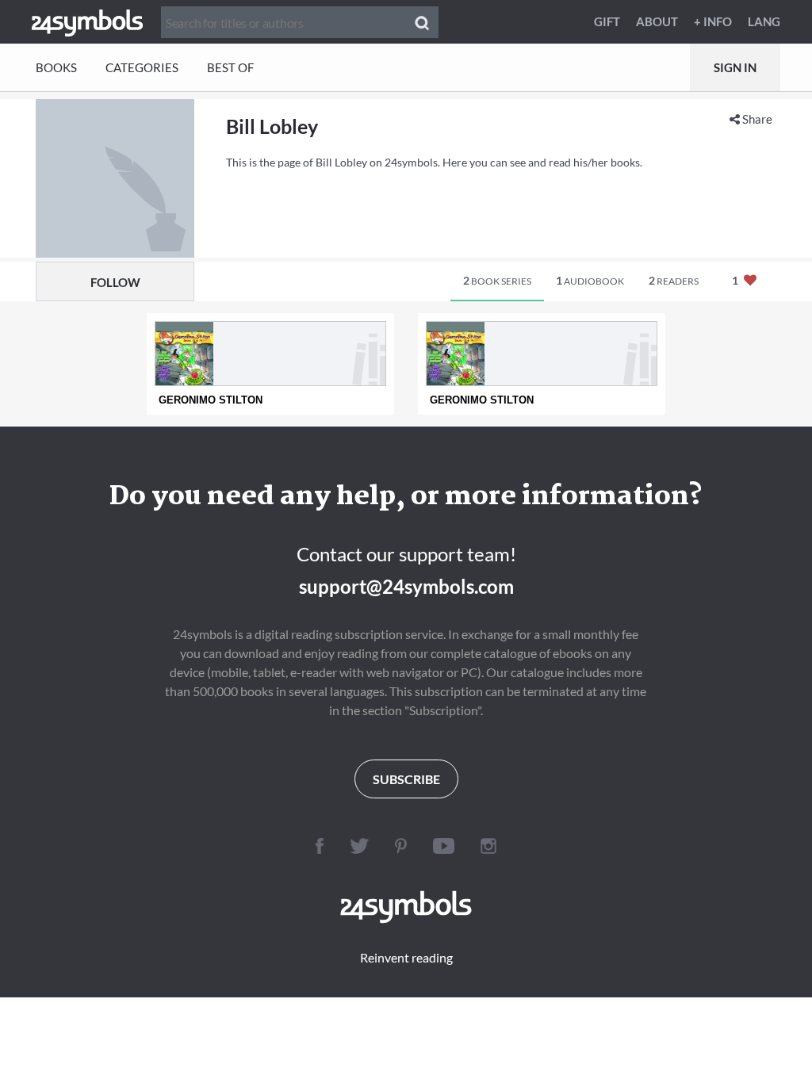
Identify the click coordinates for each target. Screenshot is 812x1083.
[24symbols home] (87, 21)
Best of (230, 67)
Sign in (735, 67)
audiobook (590, 280)
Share (756, 119)
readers (674, 280)
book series (497, 280)
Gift (607, 21)
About (657, 21)
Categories (141, 67)
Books (56, 67)
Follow (115, 282)
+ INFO (713, 21)
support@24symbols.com (406, 586)
